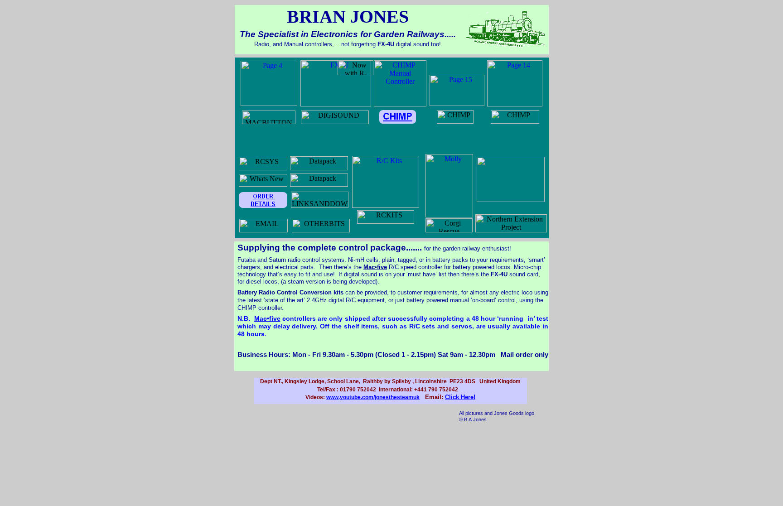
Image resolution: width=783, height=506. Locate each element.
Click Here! (460, 397)
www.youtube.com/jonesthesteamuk (373, 397)
